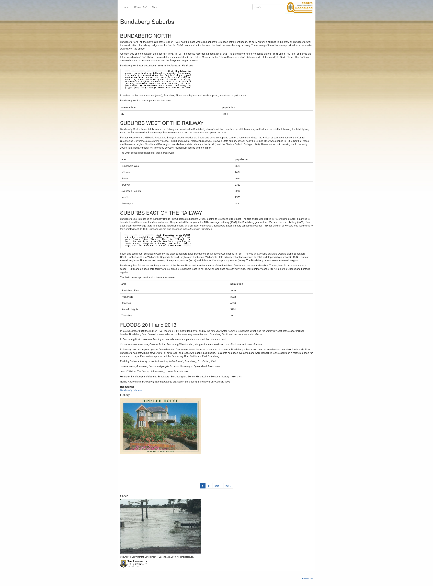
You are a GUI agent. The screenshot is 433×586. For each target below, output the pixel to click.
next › (217, 485)
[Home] (299, 7)
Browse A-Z (140, 7)
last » (228, 485)
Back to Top (307, 578)
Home (126, 7)
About (155, 7)
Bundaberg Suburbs (131, 390)
